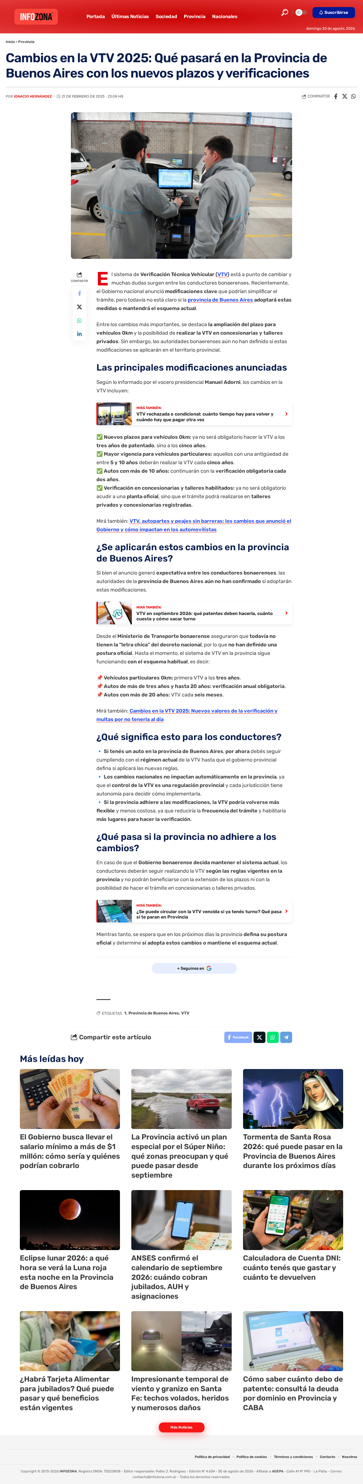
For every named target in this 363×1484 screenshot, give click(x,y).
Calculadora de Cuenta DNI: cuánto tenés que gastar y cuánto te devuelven (292, 1268)
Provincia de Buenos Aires (153, 1013)
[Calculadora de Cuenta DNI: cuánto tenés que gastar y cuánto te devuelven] (293, 1220)
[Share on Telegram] (286, 1037)
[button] (284, 12)
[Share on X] (345, 96)
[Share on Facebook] (336, 96)
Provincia (26, 42)
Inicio (10, 42)
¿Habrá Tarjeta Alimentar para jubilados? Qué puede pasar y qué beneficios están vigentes (67, 1393)
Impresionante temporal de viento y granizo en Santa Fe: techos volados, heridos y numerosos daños (180, 1393)
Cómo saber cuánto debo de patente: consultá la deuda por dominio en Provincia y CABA (293, 1393)
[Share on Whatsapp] (353, 96)
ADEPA (277, 1471)
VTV (222, 274)
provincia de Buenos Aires (220, 300)
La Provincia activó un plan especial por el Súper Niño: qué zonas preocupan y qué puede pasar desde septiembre (179, 1156)
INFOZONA (68, 1471)
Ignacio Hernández (33, 96)
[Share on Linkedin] (79, 334)
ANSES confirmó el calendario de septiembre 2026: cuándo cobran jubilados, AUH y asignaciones (176, 1277)
